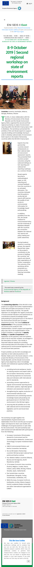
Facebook (18, 291)
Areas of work (24, 36)
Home (16, 36)
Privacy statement (6, 515)
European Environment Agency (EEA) (11, 503)
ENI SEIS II (17, 24)
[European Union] (6, 3)
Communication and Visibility (13, 38)
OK (28, 561)
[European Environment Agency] (12, 8)
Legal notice (19, 513)
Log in (30, 3)
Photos (12, 281)
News (27, 38)
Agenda (6, 281)
